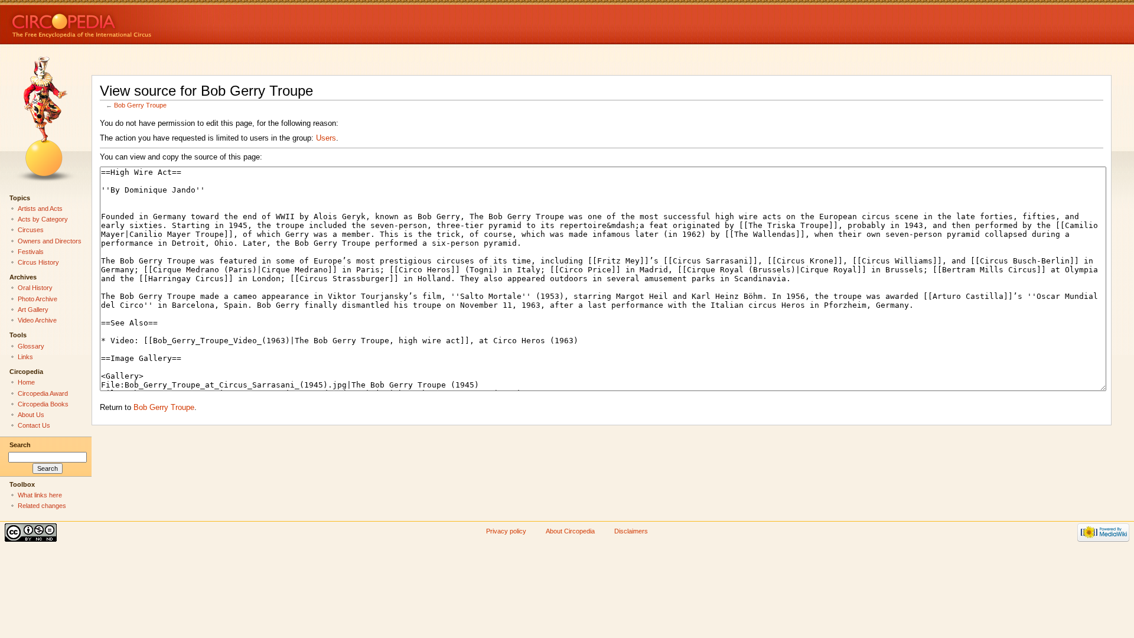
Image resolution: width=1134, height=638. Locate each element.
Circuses (31, 229)
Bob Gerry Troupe (140, 105)
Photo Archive (37, 298)
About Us (31, 414)
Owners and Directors (50, 241)
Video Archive (37, 320)
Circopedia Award (43, 393)
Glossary (31, 346)
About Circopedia (570, 531)
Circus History (38, 262)
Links (25, 356)
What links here (40, 495)
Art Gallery (33, 309)
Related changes (42, 505)
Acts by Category (43, 219)
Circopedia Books (43, 404)
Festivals (31, 251)
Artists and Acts (40, 208)
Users (326, 138)
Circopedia (121, 22)
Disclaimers (631, 531)
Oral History (35, 287)
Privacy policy (506, 531)
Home (26, 382)
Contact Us (34, 425)
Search (20, 444)
